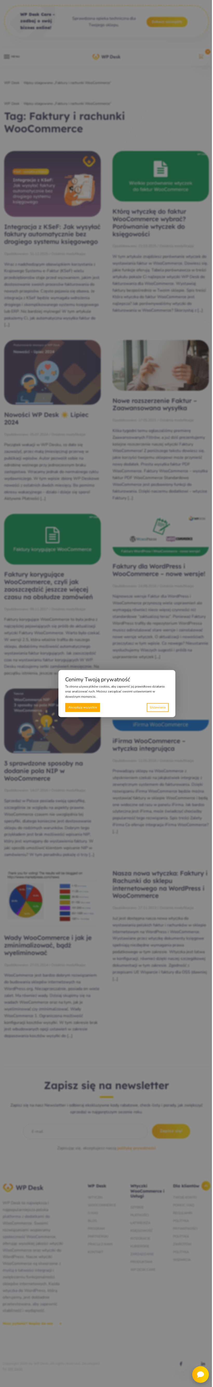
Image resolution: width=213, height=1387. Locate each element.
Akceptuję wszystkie (82, 707)
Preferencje (158, 707)
